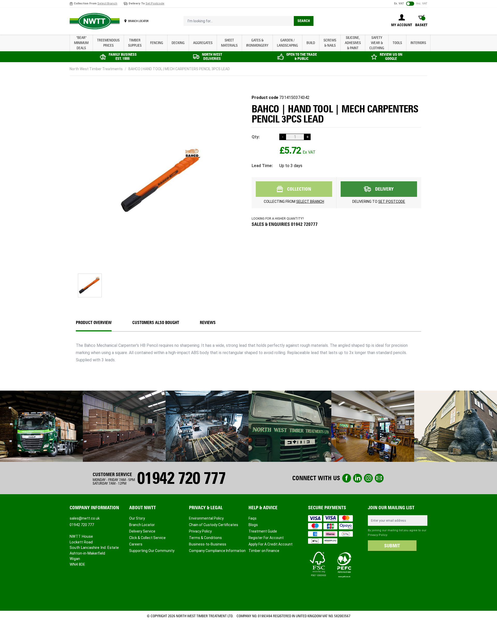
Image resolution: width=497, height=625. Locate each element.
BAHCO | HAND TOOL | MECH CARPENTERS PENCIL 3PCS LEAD (179, 69)
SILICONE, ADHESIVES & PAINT (353, 42)
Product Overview (94, 322)
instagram (368, 478)
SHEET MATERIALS (229, 43)
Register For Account (266, 538)
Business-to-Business (207, 544)
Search (303, 21)
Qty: (256, 136)
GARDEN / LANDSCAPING (287, 43)
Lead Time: (262, 165)
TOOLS (397, 43)
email (379, 478)
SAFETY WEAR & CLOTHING (376, 42)
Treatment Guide (262, 531)
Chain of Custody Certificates (213, 525)
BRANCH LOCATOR (138, 21)
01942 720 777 (181, 478)
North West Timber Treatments (96, 69)
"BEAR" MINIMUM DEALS (81, 42)
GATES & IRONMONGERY (257, 43)
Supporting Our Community (151, 551)
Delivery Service (142, 531)
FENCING (156, 43)
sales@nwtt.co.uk (85, 518)
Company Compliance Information (217, 551)
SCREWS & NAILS (330, 43)
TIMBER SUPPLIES (135, 43)
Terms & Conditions (205, 538)
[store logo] (95, 21)
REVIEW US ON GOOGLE (391, 56)
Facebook (346, 478)
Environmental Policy (206, 518)
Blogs (253, 525)
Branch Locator (142, 525)
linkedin (357, 478)
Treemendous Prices (108, 43)
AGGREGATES (203, 43)
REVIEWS (208, 322)
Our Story (137, 518)
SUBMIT (392, 546)
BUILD (310, 43)
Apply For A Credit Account (270, 544)
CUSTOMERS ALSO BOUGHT (155, 322)
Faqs (252, 518)
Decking (178, 43)
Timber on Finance (263, 551)
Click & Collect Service (147, 538)
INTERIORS (418, 43)
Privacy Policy (200, 531)
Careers (135, 544)
